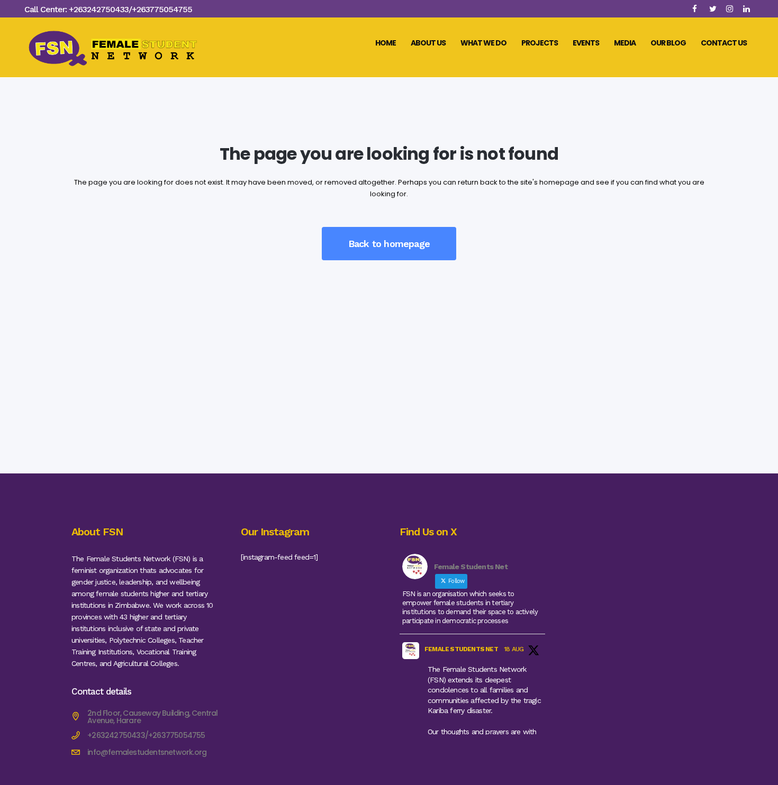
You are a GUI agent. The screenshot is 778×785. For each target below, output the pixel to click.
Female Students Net (461, 649)
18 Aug (513, 649)
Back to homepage (389, 243)
